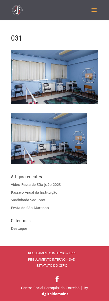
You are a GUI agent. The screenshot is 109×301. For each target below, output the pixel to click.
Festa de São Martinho (30, 207)
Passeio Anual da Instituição (34, 192)
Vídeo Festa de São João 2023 (36, 184)
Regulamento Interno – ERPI (52, 253)
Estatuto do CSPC (52, 265)
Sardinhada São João (28, 199)
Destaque (19, 228)
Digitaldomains (54, 293)
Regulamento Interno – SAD (51, 259)
